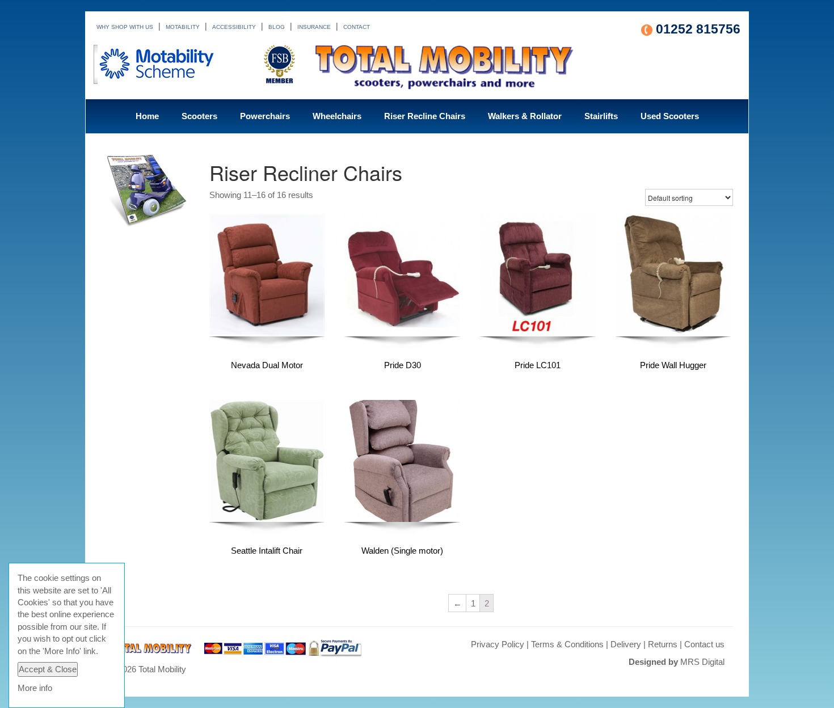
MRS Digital (702, 662)
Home (147, 116)
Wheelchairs (337, 116)
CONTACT (356, 27)
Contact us (704, 644)
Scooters (199, 116)
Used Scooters (670, 116)
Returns (662, 644)
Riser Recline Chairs (424, 116)
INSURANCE (314, 27)
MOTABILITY (183, 27)
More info (35, 688)
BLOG (276, 27)
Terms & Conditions (567, 644)
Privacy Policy (497, 644)
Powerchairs (265, 116)
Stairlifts (601, 116)
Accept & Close (48, 669)
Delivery (625, 644)
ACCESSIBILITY (234, 27)
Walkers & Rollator (525, 116)
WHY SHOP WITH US (124, 27)
